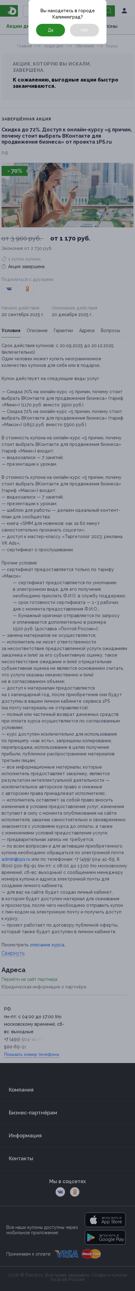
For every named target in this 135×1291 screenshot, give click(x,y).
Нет (85, 30)
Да (50, 30)
